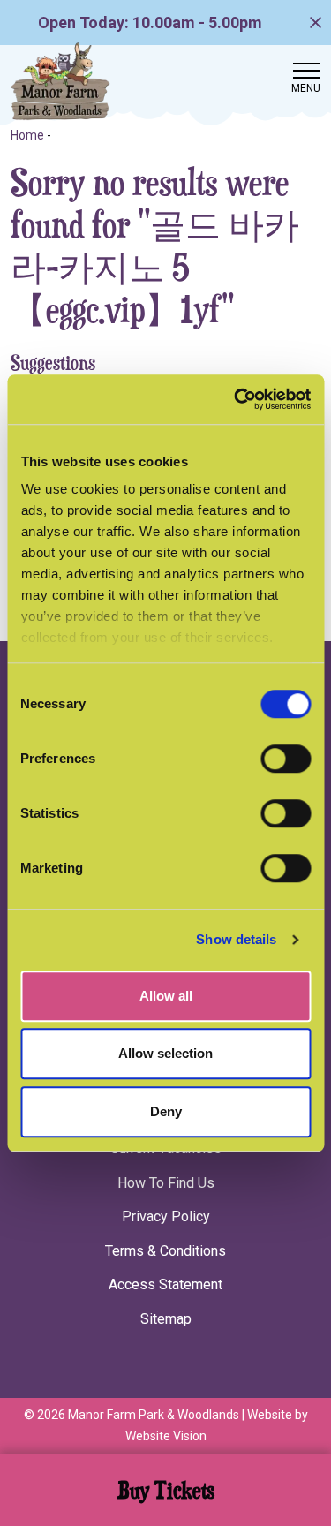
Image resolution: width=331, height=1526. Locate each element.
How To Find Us (165, 1183)
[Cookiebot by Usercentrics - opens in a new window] (236, 399)
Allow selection (165, 1053)
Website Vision (166, 1436)
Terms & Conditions (165, 1251)
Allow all (165, 995)
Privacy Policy (166, 1216)
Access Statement (165, 1284)
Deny (166, 1111)
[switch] (285, 758)
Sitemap (166, 1319)
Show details (236, 939)
